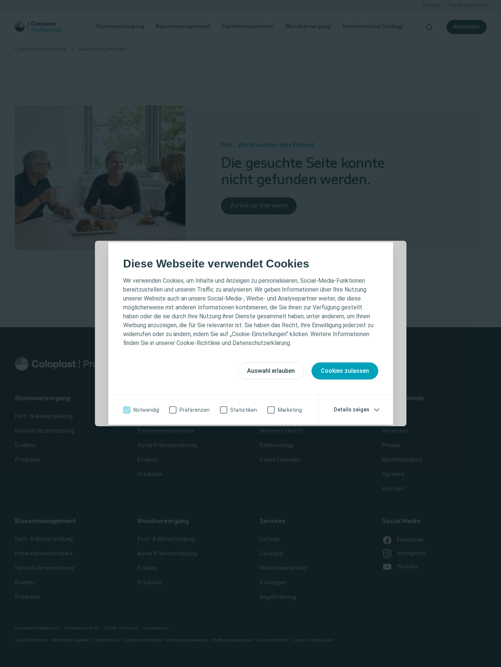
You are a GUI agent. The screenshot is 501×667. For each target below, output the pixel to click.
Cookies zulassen (345, 370)
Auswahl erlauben (271, 370)
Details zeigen (351, 410)
